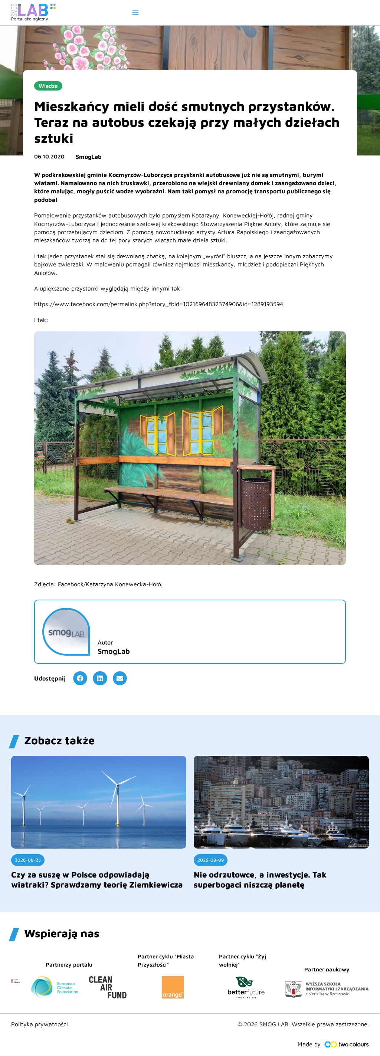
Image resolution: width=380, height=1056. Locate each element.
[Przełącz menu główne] (135, 12)
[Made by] (346, 1044)
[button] (80, 678)
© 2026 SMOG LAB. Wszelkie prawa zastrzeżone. (303, 1024)
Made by (309, 1044)
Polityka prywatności (39, 1024)
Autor (105, 642)
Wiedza (48, 86)
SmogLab (89, 156)
